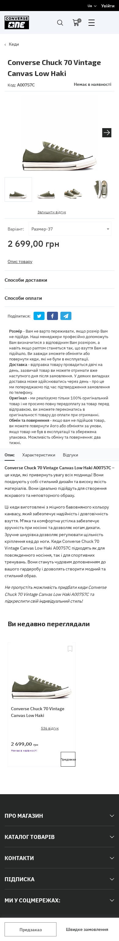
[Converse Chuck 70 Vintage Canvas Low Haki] (41, 669)
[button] (106, 132)
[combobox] (70, 229)
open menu (91, 22)
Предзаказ (31, 929)
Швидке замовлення (87, 929)
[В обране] (70, 669)
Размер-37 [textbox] (42, 228)
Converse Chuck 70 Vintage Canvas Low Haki (37, 711)
